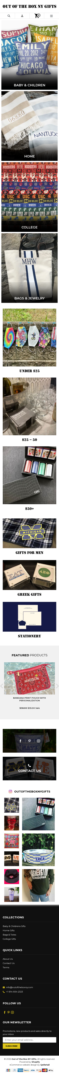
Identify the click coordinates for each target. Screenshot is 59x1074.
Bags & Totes (9, 934)
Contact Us (8, 963)
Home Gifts (8, 930)
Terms (6, 967)
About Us (8, 959)
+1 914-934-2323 (14, 991)
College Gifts (9, 939)
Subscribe (11, 1046)
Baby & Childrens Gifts (14, 926)
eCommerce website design (23, 1065)
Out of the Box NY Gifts (24, 1059)
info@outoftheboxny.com (19, 987)
